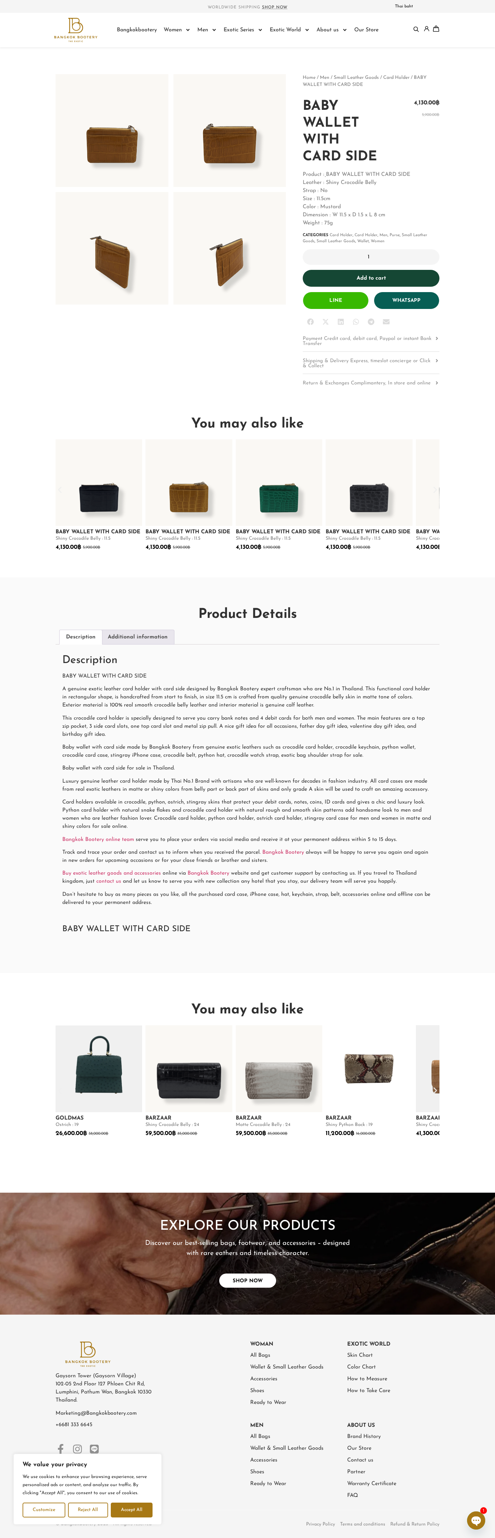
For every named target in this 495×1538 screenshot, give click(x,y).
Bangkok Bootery (283, 852)
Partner (356, 1472)
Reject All (88, 1509)
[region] (87, 1489)
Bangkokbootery (137, 30)
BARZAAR (158, 1118)
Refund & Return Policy (414, 1524)
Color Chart (361, 1367)
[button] (310, 321)
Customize (44, 1509)
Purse (395, 235)
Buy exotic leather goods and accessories (111, 873)
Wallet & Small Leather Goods (287, 1367)
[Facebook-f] (61, 1449)
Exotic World (285, 30)
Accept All (131, 1509)
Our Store (366, 30)
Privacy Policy (320, 1524)
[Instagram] (77, 1449)
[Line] (94, 1449)
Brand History (364, 1436)
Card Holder (396, 77)
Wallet (363, 241)
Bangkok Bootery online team (98, 839)
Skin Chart (360, 1355)
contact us (108, 881)
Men (202, 30)
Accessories (263, 1379)
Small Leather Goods (356, 77)
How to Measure (367, 1379)
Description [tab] (81, 637)
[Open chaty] (476, 1520)
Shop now (275, 7)
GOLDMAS (70, 1118)
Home (309, 77)
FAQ (352, 1495)
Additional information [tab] (138, 637)
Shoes (257, 1390)
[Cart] (436, 28)
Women (173, 30)
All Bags (260, 1355)
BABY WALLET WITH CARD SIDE (98, 532)
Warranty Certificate (371, 1483)
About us (328, 30)
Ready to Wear (268, 1402)
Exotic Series (239, 30)
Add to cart (371, 278)
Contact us (360, 1460)
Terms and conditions (362, 1524)
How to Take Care (368, 1390)
